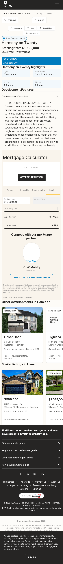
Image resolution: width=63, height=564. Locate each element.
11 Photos (18, 28)
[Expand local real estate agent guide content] (31, 457)
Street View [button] (47, 28)
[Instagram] (34, 474)
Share (40, 20)
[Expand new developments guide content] (31, 464)
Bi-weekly (24, 190)
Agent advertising (19, 485)
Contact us (40, 481)
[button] (24, 38)
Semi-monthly (38, 190)
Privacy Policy (8, 297)
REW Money (31, 267)
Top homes (8, 481)
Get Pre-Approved (31, 177)
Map (32, 28)
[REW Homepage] (8, 5)
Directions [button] (33, 33)
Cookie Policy (13, 549)
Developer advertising (44, 485)
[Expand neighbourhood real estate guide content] (31, 450)
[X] (27, 474)
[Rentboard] (36, 495)
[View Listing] (22, 397)
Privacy (26, 505)
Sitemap (37, 489)
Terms (37, 505)
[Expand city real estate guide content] (31, 443)
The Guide (24, 481)
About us (55, 481)
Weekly (10, 190)
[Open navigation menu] (57, 5)
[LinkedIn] (42, 474)
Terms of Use (51, 544)
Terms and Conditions (23, 297)
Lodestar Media (34, 503)
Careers (24, 489)
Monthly (53, 190)
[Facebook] (20, 474)
